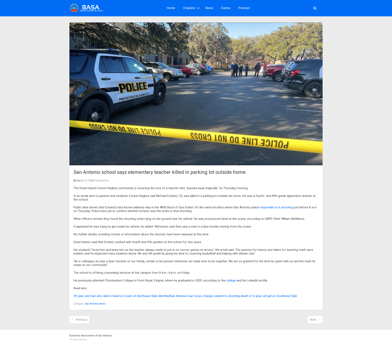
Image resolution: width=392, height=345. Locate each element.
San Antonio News (95, 303)
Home (171, 8)
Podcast (244, 8)
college (231, 280)
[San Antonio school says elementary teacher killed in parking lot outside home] (196, 93)
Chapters (189, 8)
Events (225, 8)
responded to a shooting (276, 207)
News (209, 8)
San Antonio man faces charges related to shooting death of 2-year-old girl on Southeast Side (233, 296)
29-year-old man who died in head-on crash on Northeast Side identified (122, 296)
